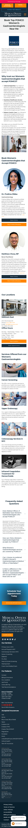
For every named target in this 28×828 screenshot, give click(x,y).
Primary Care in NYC (8, 647)
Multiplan (4, 734)
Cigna (3, 722)
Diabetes (4, 656)
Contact (4, 675)
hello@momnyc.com (11, 324)
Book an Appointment (7, 5)
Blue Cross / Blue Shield (9, 719)
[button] (25, 14)
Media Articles (8, 817)
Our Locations (6, 680)
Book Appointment (14, 345)
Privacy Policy (8, 804)
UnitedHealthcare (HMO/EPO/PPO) (12, 738)
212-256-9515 (9, 796)
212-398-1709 (9, 752)
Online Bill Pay (6, 684)
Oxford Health (6, 741)
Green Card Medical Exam (9, 666)
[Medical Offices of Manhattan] (13, 14)
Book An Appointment (14, 603)
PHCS (3, 736)
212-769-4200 (9, 775)
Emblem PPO (6, 726)
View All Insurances (7, 743)
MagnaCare (5, 731)
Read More (22, 273)
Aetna (3, 717)
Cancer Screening (7, 654)
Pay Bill (20, 4)
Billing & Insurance (7, 677)
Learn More (7, 635)
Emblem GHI (5, 724)
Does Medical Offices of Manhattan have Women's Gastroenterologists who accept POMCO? (12, 514)
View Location (14, 341)
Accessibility (8, 812)
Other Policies (8, 809)
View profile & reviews (14, 224)
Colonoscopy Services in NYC (10, 652)
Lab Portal (5, 682)
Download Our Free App (14, 1)
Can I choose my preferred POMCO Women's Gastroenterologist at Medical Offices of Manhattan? (13, 560)
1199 (3, 714)
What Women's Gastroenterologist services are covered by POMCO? (12, 549)
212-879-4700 (9, 763)
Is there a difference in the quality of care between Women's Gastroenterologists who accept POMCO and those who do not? (13, 572)
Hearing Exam (6, 664)
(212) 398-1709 (10, 322)
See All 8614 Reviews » (8, 707)
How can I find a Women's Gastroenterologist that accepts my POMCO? (12, 540)
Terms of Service (9, 807)
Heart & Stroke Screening (9, 661)
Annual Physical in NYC (8, 649)
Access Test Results (14, 9)
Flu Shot (4, 659)
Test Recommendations (9, 687)
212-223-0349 (9, 785)
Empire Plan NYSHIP (8, 729)
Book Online (14, 220)
